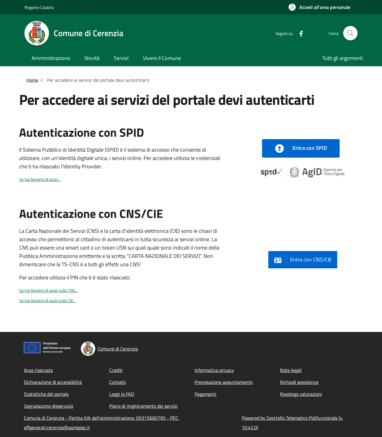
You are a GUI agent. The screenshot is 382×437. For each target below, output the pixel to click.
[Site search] (350, 33)
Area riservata (38, 370)
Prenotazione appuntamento (223, 382)
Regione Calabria (39, 7)
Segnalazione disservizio (48, 406)
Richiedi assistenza (299, 382)
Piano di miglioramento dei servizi (143, 406)
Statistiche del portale (46, 394)
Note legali (291, 370)
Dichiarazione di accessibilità (53, 382)
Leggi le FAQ (121, 394)
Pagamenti (205, 394)
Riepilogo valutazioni (301, 394)
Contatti (117, 382)
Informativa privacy (214, 370)
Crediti (116, 370)
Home (32, 80)
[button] (319, 7)
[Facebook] (299, 33)
